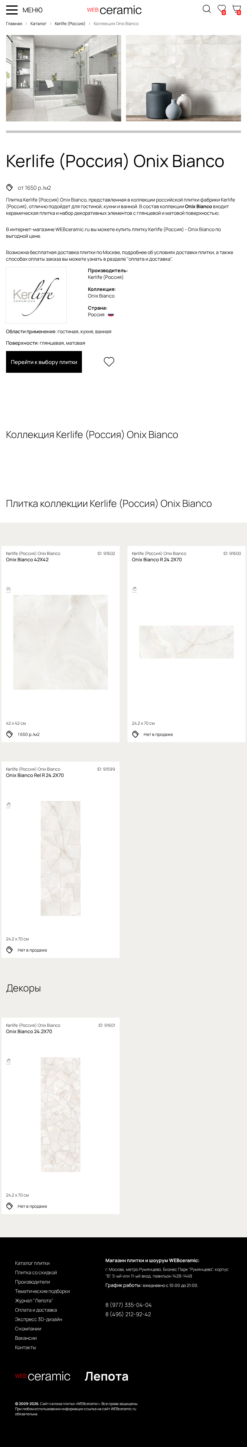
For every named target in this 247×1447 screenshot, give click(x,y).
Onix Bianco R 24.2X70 (157, 559)
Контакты (25, 1347)
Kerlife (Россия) (70, 23)
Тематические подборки (42, 1291)
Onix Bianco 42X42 (27, 559)
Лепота (107, 1376)
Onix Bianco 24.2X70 (29, 1031)
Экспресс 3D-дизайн (38, 1319)
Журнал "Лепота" (34, 1300)
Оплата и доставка (36, 1310)
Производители (32, 1281)
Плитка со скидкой (36, 1272)
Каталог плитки (32, 1263)
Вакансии (26, 1338)
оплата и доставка (149, 259)
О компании (28, 1328)
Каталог (38, 23)
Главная (14, 23)
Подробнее (61, 643)
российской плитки (177, 199)
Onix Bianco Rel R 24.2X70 (35, 775)
